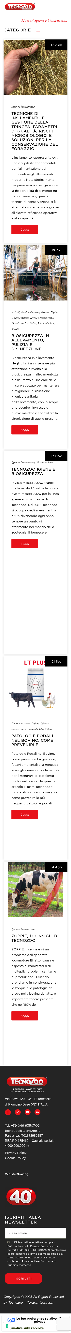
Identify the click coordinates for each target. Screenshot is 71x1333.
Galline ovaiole (20, 317)
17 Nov (56, 456)
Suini (33, 323)
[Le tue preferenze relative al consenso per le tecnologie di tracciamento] (7, 1326)
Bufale (54, 312)
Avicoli (15, 312)
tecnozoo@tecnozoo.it (22, 1130)
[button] (38, 30)
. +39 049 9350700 (24, 1125)
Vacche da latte (46, 323)
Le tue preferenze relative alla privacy (39, 1320)
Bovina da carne (30, 312)
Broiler (45, 312)
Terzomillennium (40, 1302)
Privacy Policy (15, 1152)
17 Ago (56, 44)
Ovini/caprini (19, 323)
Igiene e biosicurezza (23, 106)
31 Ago (56, 867)
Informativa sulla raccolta (24, 1328)
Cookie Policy (15, 1158)
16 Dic (56, 250)
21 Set (56, 661)
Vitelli (15, 328)
